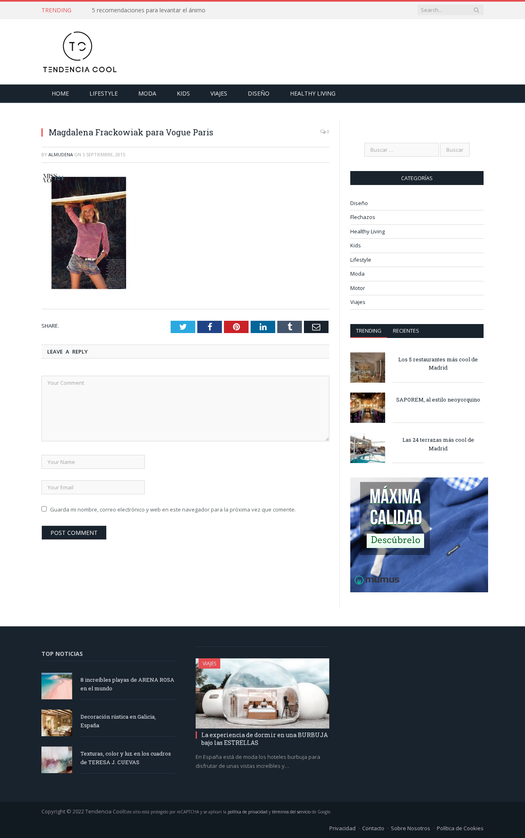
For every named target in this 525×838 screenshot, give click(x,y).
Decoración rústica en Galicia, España (118, 721)
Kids (183, 93)
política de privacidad (247, 812)
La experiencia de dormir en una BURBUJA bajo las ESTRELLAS (264, 738)
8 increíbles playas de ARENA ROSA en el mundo (127, 684)
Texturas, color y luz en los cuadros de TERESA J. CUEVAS (125, 758)
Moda (147, 93)
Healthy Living (313, 93)
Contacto (373, 828)
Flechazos (362, 217)
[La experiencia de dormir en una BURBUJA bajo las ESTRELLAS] (262, 693)
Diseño (258, 93)
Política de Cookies (460, 828)
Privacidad (342, 828)
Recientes (406, 330)
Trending (368, 330)
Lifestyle (103, 93)
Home (60, 93)
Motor (357, 288)
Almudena (60, 154)
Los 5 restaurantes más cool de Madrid (438, 364)
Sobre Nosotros (410, 828)
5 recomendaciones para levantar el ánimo (148, 10)
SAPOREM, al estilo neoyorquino (438, 399)
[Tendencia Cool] (79, 49)
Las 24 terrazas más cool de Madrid (438, 444)
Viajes (218, 93)
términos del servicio (291, 812)
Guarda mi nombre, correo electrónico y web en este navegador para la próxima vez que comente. (173, 509)
